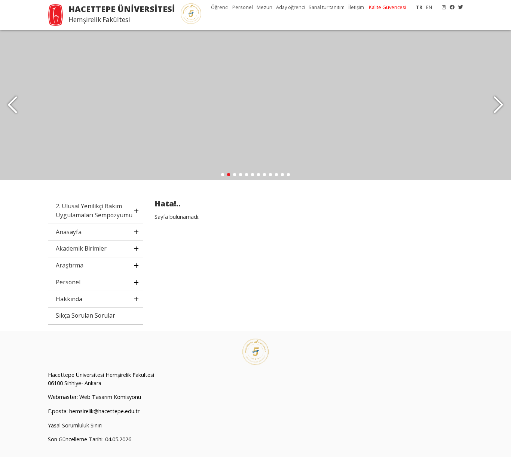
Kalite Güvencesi (387, 7)
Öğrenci (220, 7)
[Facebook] (450, 7)
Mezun (264, 7)
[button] (498, 105)
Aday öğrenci (290, 7)
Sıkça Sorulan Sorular (85, 315)
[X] (459, 7)
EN (429, 7)
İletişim (356, 7)
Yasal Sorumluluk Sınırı (75, 425)
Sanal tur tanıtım (327, 7)
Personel (242, 7)
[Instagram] (442, 7)
